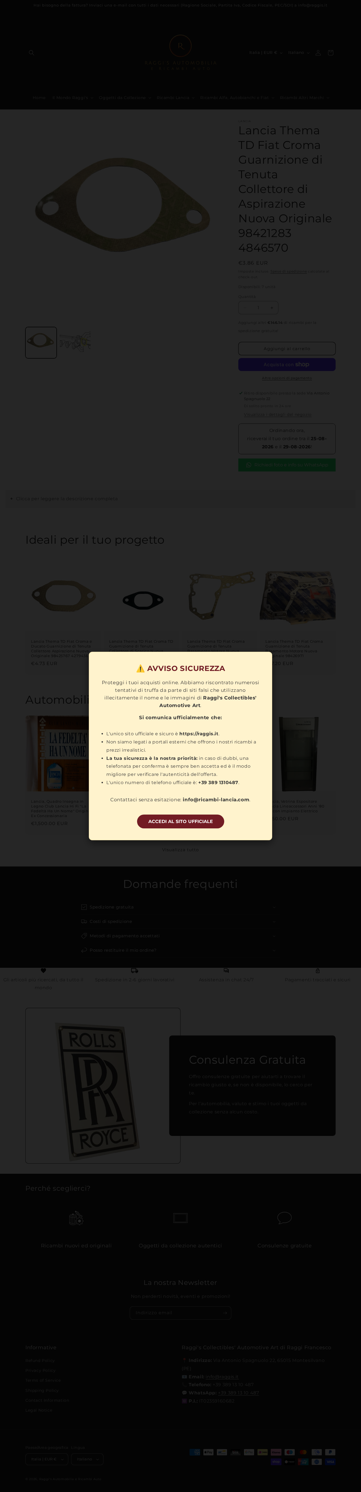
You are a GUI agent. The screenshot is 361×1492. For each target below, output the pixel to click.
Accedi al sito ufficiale (180, 821)
